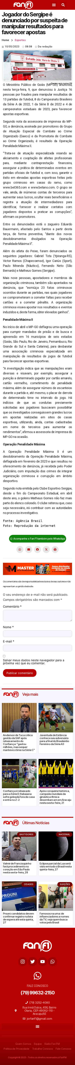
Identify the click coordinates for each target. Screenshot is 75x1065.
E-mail (8, 641)
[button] (54, 5)
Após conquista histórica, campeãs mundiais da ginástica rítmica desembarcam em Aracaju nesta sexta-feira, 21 (55, 796)
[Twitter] (32, 961)
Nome (8, 627)
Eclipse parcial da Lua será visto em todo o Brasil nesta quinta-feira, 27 (56, 866)
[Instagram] (22, 961)
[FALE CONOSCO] (37, 975)
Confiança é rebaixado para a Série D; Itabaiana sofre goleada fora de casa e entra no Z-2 (19, 795)
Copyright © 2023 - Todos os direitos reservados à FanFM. (37, 1057)
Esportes (20, 40)
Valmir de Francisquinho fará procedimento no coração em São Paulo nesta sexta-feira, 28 (17, 868)
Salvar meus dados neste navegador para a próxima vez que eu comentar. (33, 662)
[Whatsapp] (52, 961)
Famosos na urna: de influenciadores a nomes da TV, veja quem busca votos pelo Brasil (54, 918)
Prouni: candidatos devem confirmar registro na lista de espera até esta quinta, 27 (18, 918)
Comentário (12, 606)
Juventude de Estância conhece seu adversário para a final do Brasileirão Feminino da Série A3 (54, 739)
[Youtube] (42, 961)
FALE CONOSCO (37, 986)
